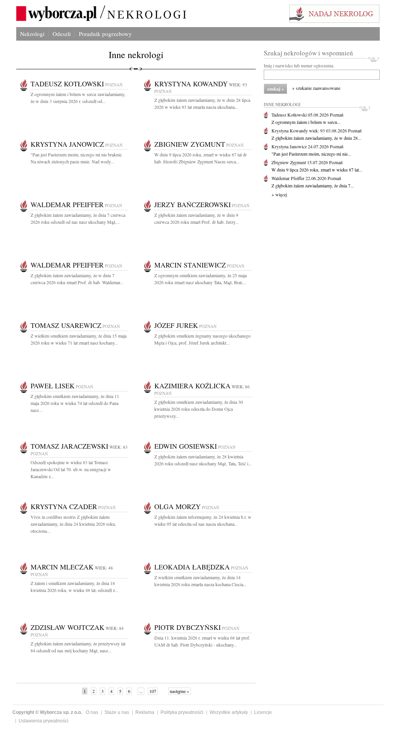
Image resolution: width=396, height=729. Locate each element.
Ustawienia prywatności (43, 721)
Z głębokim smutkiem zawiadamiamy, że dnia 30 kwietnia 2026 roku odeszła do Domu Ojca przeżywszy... (198, 409)
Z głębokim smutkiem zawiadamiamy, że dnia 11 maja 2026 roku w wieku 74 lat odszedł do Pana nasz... (75, 403)
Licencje (263, 712)
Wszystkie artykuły (229, 712)
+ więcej (279, 194)
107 (152, 691)
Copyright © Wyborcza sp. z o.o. (47, 712)
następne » (179, 691)
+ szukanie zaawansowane (316, 88)
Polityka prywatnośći (181, 712)
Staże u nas (116, 712)
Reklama (144, 712)
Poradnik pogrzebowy (105, 34)
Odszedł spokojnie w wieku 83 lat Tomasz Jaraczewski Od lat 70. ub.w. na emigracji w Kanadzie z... (71, 469)
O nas (92, 712)
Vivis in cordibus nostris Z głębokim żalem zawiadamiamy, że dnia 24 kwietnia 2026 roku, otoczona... (73, 524)
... (141, 691)
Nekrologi (32, 34)
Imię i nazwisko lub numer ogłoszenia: (299, 65)
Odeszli (62, 34)
